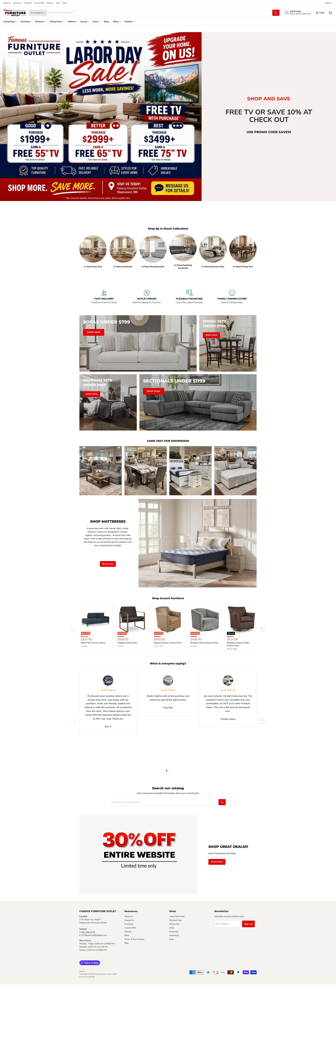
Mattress (72, 21)
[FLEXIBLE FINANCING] (189, 298)
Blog (64, 3)
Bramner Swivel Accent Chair (204, 642)
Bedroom (40, 21)
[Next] (262, 628)
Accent (84, 21)
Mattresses (174, 935)
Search (82, 971)
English (328, 3)
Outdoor (128, 21)
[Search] (275, 13)
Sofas (171, 927)
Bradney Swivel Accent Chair (167, 642)
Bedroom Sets (175, 920)
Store (58, 3)
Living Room (9, 21)
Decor (96, 21)
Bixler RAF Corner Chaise (93, 642)
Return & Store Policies (134, 939)
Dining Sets (174, 924)
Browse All (107, 563)
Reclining (25, 21)
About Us (6, 3)
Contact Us (17, 3)
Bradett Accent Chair (127, 642)
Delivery (50, 3)
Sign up (248, 923)
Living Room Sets (177, 916)
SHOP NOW (217, 861)
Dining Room (56, 21)
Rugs (106, 21)
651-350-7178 (88, 932)
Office (116, 21)
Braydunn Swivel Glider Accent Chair (238, 644)
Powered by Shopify (87, 977)
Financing (27, 3)
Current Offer (39, 3)
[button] (321, 12)
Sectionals (173, 931)
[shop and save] (101, 116)
